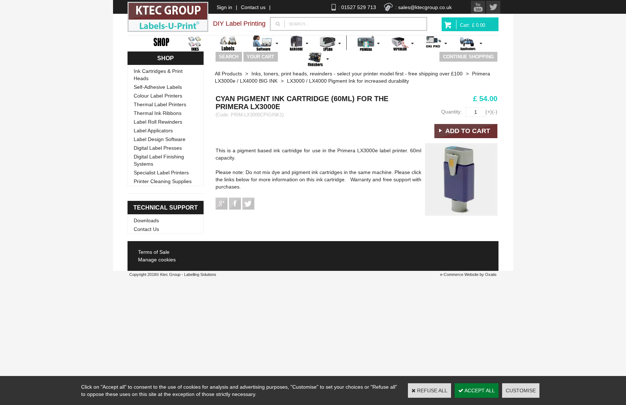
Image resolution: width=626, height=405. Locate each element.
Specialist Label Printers (161, 172)
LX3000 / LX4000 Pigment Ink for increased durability (348, 81)
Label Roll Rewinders (158, 122)
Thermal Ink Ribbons (157, 113)
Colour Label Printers (158, 96)
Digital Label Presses (158, 148)
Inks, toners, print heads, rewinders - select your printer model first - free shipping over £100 (357, 74)
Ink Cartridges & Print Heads (158, 74)
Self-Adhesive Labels (158, 87)
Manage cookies (157, 260)
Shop (165, 58)
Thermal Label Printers (160, 104)
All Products (228, 74)
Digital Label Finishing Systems (159, 160)
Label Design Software (159, 139)
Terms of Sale (154, 252)
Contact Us (146, 229)
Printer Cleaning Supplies (163, 181)
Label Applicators (153, 130)
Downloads (146, 220)
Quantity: (451, 112)
